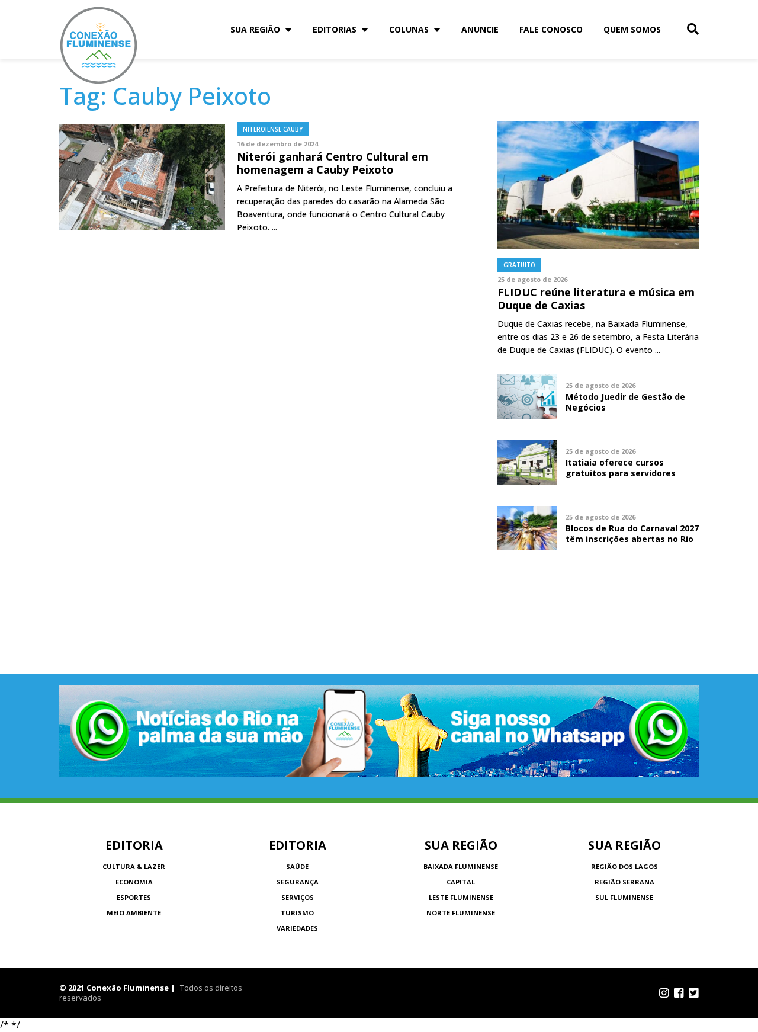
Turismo (297, 912)
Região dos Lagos (624, 866)
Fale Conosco (551, 29)
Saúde (297, 866)
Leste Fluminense (461, 897)
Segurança (298, 881)
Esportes (134, 897)
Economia (134, 881)
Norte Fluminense (460, 912)
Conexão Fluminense (99, 45)
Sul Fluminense (624, 897)
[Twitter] (694, 993)
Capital (461, 881)
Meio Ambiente (134, 912)
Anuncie (480, 29)
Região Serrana (624, 881)
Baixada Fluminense (460, 866)
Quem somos (632, 29)
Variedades (297, 928)
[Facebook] (679, 993)
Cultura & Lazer (133, 866)
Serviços (297, 897)
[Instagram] (664, 993)
